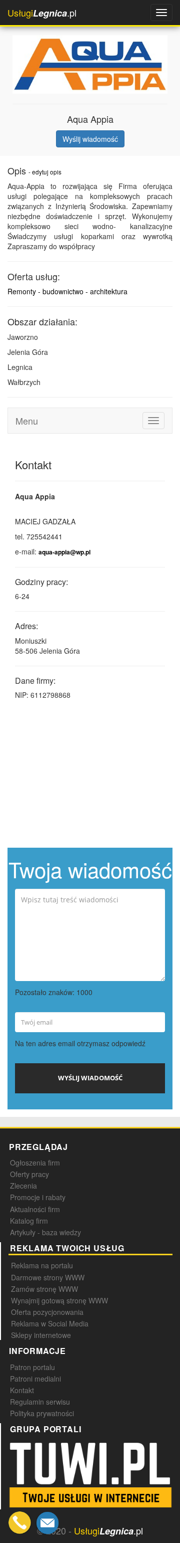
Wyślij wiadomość (90, 139)
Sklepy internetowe (41, 1335)
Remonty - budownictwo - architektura (68, 291)
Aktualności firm (35, 1209)
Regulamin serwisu (40, 1402)
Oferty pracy (29, 1174)
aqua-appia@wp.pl (64, 552)
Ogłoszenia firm (35, 1163)
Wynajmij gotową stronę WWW (59, 1300)
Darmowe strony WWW (47, 1277)
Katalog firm (29, 1221)
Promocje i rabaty (38, 1197)
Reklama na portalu (42, 1265)
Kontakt (22, 1390)
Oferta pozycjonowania (47, 1312)
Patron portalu (32, 1367)
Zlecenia (23, 1186)
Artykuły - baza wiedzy (45, 1232)
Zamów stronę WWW (44, 1289)
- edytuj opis (45, 172)
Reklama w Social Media (49, 1323)
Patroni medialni (35, 1379)
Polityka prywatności (42, 1413)
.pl (42, 13)
